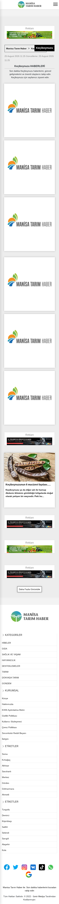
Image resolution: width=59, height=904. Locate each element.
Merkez (5, 777)
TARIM (5, 672)
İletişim (5, 739)
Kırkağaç (6, 760)
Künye (5, 698)
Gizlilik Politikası (9, 716)
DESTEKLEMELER (11, 666)
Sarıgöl (5, 838)
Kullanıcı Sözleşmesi (12, 721)
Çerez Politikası (9, 727)
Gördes (5, 783)
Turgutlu (6, 809)
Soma (5, 754)
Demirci (5, 815)
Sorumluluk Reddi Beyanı (14, 733)
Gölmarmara (8, 789)
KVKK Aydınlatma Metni (13, 710)
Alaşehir (6, 844)
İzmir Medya (39, 896)
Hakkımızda (7, 704)
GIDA (4, 648)
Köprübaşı (7, 821)
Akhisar (5, 765)
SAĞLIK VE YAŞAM (11, 654)
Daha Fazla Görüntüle (29, 589)
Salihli (5, 827)
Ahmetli (5, 794)
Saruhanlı (6, 771)
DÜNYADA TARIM (10, 677)
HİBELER (6, 643)
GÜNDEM (6, 683)
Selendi (5, 833)
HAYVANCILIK (8, 660)
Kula (4, 850)
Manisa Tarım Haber (16, 48)
